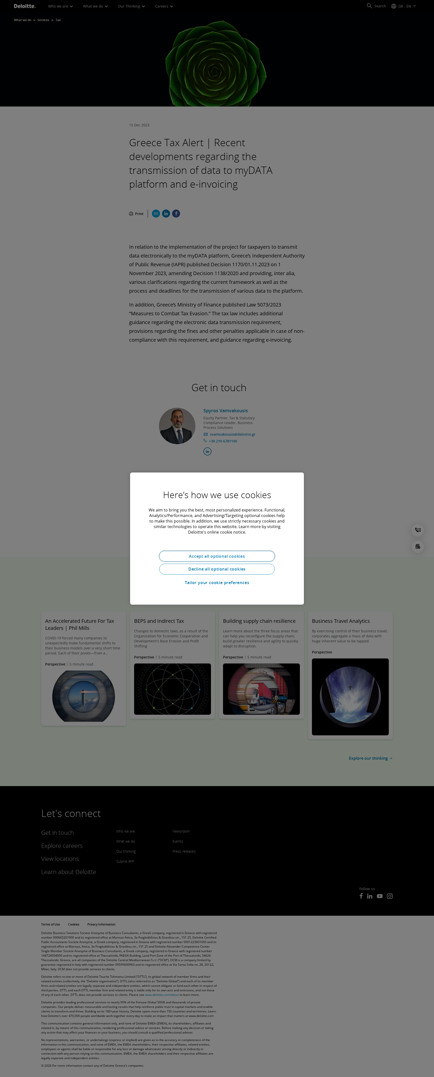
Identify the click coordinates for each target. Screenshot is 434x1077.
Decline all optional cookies (217, 569)
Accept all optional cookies (217, 556)
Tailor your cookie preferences (217, 582)
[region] (217, 538)
